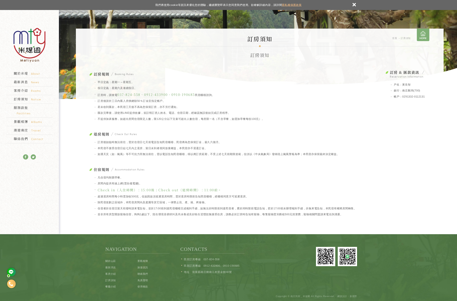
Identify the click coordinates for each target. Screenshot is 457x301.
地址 (187, 271)
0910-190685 (183, 94)
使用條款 (142, 286)
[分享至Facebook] (25, 157)
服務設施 (22, 110)
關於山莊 (110, 261)
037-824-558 (128, 94)
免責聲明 (142, 280)
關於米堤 (27, 73)
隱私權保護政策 (292, 4)
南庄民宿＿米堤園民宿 (29, 45)
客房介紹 (27, 90)
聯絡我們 (29, 138)
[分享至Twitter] (33, 157)
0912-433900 (156, 94)
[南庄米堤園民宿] (11, 272)
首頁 (423, 35)
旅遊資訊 (142, 267)
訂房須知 (27, 99)
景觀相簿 (28, 121)
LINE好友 (347, 256)
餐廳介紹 (110, 286)
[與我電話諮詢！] (11, 284)
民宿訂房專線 (192, 259)
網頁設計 (342, 296)
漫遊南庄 (27, 130)
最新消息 (26, 81)
